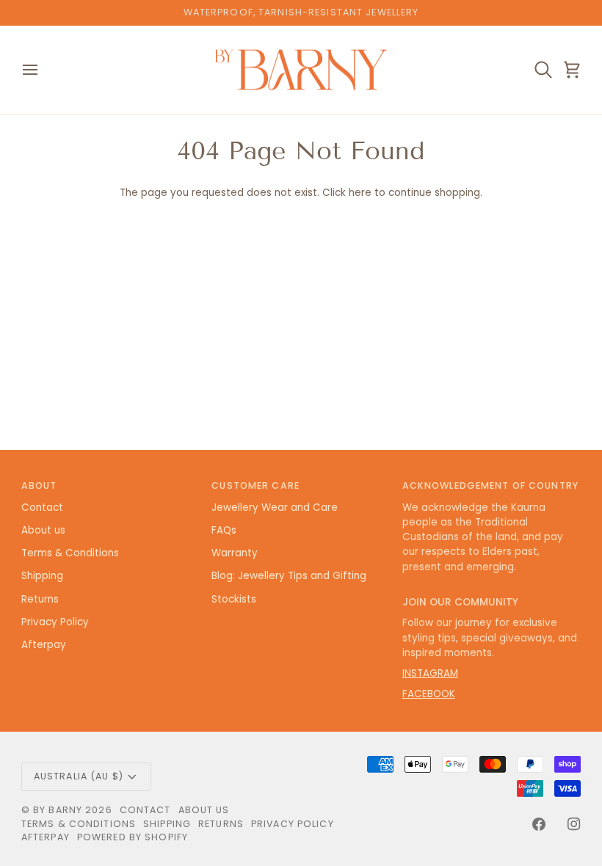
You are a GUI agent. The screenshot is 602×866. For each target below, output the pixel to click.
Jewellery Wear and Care (274, 507)
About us (43, 530)
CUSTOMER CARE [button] (255, 485)
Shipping (42, 576)
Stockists (233, 599)
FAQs (223, 530)
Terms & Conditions (70, 553)
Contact (42, 507)
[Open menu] (43, 70)
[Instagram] (574, 824)
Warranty (234, 553)
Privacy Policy (55, 622)
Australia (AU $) (78, 776)
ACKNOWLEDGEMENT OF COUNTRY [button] (490, 485)
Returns (40, 599)
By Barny (57, 810)
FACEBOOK (428, 694)
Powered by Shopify (132, 837)
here (360, 193)
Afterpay (43, 645)
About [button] (39, 485)
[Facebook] (538, 824)
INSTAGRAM (430, 673)
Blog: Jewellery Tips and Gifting (288, 576)
